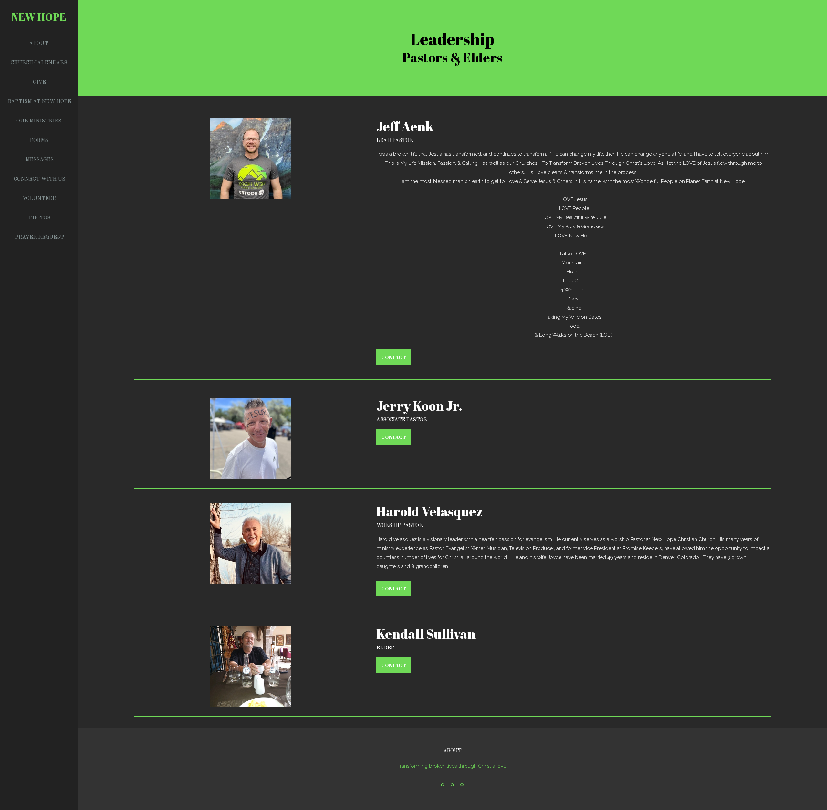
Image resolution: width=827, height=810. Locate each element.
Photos (39, 218)
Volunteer (39, 198)
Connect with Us (39, 179)
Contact (393, 357)
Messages (40, 160)
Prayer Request (39, 237)
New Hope (39, 17)
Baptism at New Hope (39, 101)
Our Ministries (39, 121)
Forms (39, 140)
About (39, 43)
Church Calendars (39, 63)
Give (39, 82)
